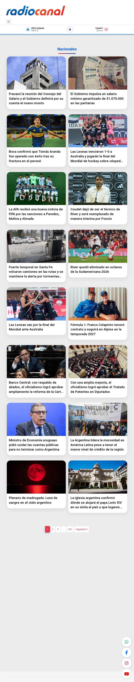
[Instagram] (126, 663)
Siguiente (81, 529)
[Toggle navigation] (9, 21)
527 (70, 529)
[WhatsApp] (126, 642)
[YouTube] (126, 674)
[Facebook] (126, 652)
